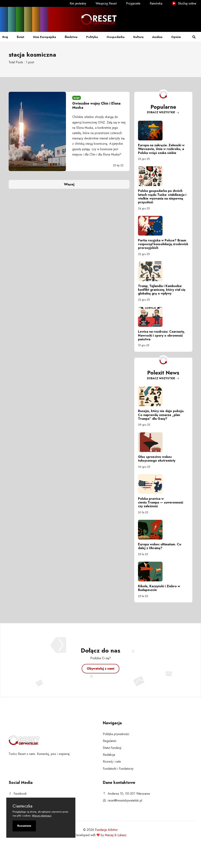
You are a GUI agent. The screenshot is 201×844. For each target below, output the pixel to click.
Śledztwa (71, 37)
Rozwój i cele (112, 761)
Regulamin (109, 741)
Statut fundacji (112, 748)
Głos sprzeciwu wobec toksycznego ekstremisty (156, 459)
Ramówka (156, 3)
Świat (20, 37)
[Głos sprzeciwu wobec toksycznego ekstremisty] (163, 442)
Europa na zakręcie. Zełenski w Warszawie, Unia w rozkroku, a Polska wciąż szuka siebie (161, 149)
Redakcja (109, 754)
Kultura (138, 37)
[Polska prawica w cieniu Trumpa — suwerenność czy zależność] (163, 484)
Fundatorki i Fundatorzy (118, 768)
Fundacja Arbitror (106, 829)
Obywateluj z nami (100, 668)
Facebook (20, 793)
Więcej (69, 184)
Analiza (157, 37)
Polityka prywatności (116, 734)
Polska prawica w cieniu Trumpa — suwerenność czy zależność (160, 502)
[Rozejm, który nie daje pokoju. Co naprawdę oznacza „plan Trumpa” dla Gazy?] (163, 396)
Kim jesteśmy (78, 3)
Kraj (5, 37)
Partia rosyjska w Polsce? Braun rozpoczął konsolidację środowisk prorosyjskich (163, 244)
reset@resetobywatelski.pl (125, 800)
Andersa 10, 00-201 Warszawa (129, 793)
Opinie (176, 37)
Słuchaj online (186, 3)
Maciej (109, 835)
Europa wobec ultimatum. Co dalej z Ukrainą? (159, 546)
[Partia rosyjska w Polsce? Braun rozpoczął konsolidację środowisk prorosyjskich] (163, 226)
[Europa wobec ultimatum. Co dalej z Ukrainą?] (163, 529)
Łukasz (122, 835)
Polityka (92, 37)
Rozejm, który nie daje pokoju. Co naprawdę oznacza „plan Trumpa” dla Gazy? (161, 415)
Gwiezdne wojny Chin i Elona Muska (96, 105)
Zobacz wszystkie (161, 112)
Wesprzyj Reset (106, 3)
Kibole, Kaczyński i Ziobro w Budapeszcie (159, 588)
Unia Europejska (44, 37)
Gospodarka (115, 37)
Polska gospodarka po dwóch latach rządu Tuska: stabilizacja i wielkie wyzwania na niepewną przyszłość (162, 196)
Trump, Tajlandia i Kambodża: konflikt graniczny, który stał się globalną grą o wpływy (161, 290)
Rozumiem (24, 826)
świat (76, 98)
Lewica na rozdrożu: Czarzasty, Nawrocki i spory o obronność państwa (161, 335)
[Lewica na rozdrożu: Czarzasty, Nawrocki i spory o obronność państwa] (163, 317)
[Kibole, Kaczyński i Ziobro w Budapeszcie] (163, 571)
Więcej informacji (41, 815)
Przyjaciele (133, 3)
